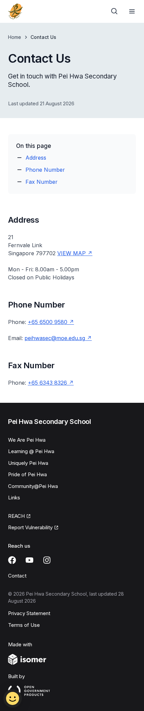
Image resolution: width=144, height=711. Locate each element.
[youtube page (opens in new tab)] (29, 560)
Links (14, 497)
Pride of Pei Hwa (27, 474)
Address (35, 157)
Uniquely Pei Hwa (28, 463)
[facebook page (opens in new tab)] (12, 560)
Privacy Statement (29, 613)
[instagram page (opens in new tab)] (47, 560)
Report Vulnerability (30, 528)
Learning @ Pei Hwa (31, 451)
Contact (17, 575)
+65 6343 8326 (51, 382)
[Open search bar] (114, 11)
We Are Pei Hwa (27, 440)
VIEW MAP (74, 253)
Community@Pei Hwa (33, 486)
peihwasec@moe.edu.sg (58, 338)
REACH (19, 516)
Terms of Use (24, 625)
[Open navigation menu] (132, 11)
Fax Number (41, 181)
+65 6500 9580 (51, 322)
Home (14, 37)
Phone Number (45, 169)
